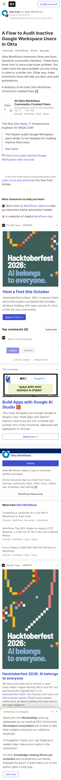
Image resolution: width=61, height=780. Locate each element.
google (44, 50)
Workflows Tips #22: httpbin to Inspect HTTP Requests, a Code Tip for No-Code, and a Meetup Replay (30, 534)
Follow (30, 463)
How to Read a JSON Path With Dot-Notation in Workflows (29, 551)
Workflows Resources (30, 493)
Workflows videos (35, 205)
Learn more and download (18, 180)
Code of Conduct (21, 359)
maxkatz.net (33, 18)
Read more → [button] (30, 436)
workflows (21, 50)
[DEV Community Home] (12, 4)
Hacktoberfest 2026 (13, 694)
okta (34, 50)
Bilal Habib (20, 123)
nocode (8, 50)
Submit (13, 350)
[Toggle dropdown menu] (56, 225)
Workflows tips (43, 216)
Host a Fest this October (26, 291)
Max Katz (14, 11)
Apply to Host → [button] (14, 317)
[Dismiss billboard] (56, 711)
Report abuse (41, 359)
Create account (48, 4)
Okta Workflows (34, 11)
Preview (28, 350)
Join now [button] (10, 774)
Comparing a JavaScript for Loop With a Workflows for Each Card (25, 516)
